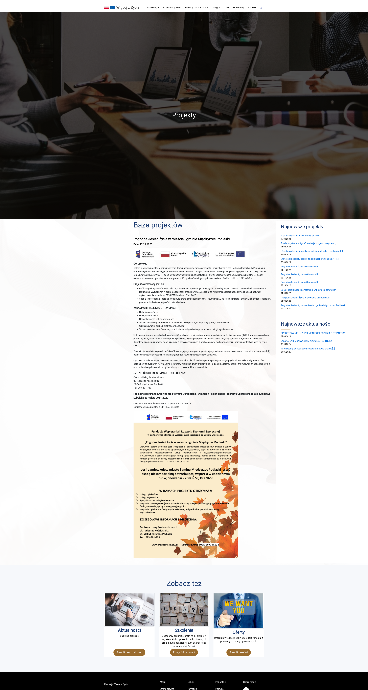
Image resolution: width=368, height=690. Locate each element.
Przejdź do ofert (238, 652)
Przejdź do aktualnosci (129, 652)
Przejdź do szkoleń (184, 652)
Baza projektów (158, 225)
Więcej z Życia (127, 7)
